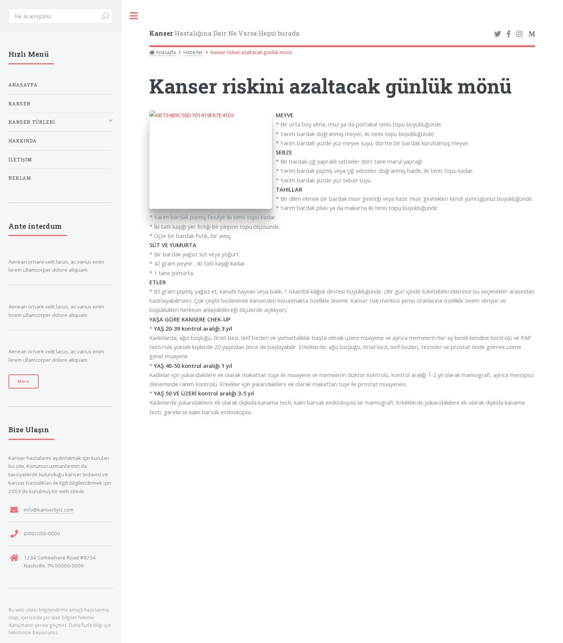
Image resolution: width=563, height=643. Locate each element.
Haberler (193, 52)
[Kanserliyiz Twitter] (497, 34)
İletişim (20, 159)
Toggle (134, 16)
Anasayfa (165, 52)
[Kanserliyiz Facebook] (508, 34)
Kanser (19, 104)
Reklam (19, 178)
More (23, 381)
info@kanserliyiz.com (49, 509)
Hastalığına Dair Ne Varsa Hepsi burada (224, 33)
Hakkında (22, 141)
